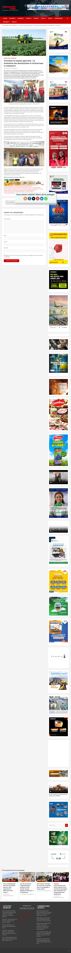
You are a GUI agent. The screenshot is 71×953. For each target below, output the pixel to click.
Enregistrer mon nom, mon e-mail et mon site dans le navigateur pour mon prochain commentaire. (23, 256)
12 (29, 912)
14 (33, 912)
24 (24, 917)
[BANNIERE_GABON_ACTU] (58, 379)
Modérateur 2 (15, 68)
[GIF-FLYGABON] (58, 597)
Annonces (6, 22)
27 (31, 917)
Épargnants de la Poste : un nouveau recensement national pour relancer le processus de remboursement (44, 926)
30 (22, 919)
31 (24, 919)
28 (33, 917)
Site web (6, 247)
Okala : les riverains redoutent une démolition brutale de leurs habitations (26, 886)
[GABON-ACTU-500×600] (58, 570)
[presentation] (66, 870)
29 (20, 919)
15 (20, 914)
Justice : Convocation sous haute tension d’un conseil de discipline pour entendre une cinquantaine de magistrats (10, 889)
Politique (11, 18)
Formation (13, 58)
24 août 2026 (23, 890)
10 (24, 912)
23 (22, 917)
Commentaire (7, 219)
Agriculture (7, 58)
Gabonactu (14, 189)
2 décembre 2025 (7, 68)
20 (31, 914)
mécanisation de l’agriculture (18, 190)
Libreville (41, 189)
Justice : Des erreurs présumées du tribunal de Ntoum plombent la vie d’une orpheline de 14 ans (44, 888)
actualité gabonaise (10, 186)
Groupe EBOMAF (35, 189)
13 (31, 912)
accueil (5, 18)
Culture (28, 18)
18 (26, 914)
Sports (43, 18)
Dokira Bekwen (46, 894)
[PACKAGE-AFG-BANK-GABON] (58, 489)
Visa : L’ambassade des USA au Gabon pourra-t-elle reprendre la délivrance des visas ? (9, 939)
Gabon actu (30, 187)
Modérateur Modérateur (8, 897)
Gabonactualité (27, 189)
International (59, 18)
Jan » (24, 921)
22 (20, 917)
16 (22, 914)
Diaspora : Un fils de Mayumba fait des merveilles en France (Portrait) (44, 919)
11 (26, 912)
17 (24, 914)
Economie (20, 18)
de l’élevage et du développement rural (23, 186)
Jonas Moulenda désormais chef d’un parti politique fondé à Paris (44, 942)
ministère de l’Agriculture (30, 190)
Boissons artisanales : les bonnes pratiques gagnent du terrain (8, 926)
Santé (49, 18)
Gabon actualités (7, 189)
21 (33, 914)
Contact (14, 22)
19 (29, 914)
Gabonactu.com (20, 189)
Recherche (66, 825)
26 (29, 917)
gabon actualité (37, 187)
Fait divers (39, 878)
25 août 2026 (6, 895)
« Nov (20, 921)
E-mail (5, 241)
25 (26, 917)
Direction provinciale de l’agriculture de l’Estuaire (14, 187)
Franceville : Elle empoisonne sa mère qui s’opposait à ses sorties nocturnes (9, 921)
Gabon (26, 187)
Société (36, 18)
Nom (5, 235)
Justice (45, 878)
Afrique (56, 880)
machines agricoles (8, 190)
